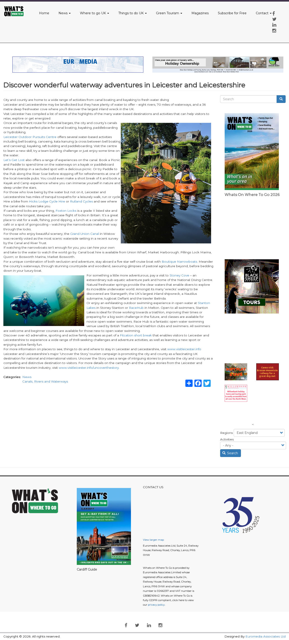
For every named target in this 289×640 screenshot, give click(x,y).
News (63, 13)
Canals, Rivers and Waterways (45, 381)
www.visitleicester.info (184, 349)
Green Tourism (168, 13)
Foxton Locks (66, 210)
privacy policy (156, 604)
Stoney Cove (179, 275)
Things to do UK (131, 13)
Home (44, 13)
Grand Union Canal (84, 234)
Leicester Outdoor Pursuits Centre (29, 137)
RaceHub (136, 307)
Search (232, 453)
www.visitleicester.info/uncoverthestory (89, 367)
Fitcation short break (136, 335)
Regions (226, 433)
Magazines (200, 13)
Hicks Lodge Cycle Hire (47, 201)
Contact (262, 13)
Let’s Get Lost (14, 160)
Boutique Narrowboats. (180, 261)
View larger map (153, 539)
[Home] (16, 11)
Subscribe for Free (232, 13)
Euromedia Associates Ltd (265, 636)
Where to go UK (93, 13)
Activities (227, 439)
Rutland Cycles (81, 201)
